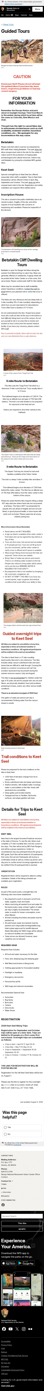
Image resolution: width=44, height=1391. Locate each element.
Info (2, 15)
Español (6, 1196)
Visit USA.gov (7, 1386)
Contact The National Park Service (14, 1356)
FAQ (4, 1188)
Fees (31, 15)
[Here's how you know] (22, 3)
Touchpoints (17, 1145)
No (9, 1134)
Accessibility (6, 1341)
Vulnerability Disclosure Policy (12, 1370)
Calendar (24, 15)
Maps (17, 15)
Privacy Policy (6, 1345)
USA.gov (4, 1374)
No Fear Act (5, 1363)
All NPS (22, 1229)
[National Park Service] (2, 9)
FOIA (3, 1348)
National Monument (13, 9)
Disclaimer (5, 1366)
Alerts (9, 15)
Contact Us (6, 1181)
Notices (4, 1352)
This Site (22, 1223)
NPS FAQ (4, 1359)
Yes (9, 1127)
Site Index (7, 1192)
